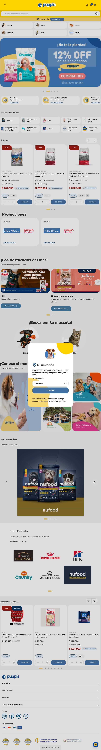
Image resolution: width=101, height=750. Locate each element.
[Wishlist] (87, 5)
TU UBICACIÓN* (37, 379)
